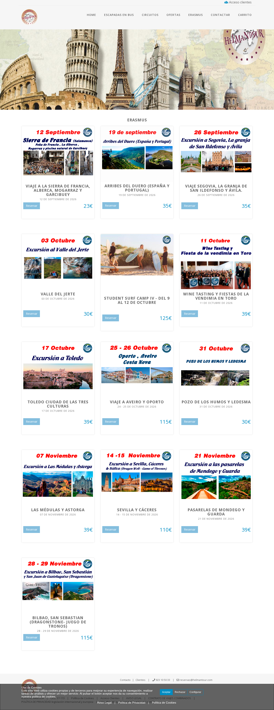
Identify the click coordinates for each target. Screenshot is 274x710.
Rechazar (180, 692)
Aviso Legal (104, 702)
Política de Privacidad (131, 702)
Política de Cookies (164, 702)
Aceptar (166, 692)
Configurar (195, 692)
